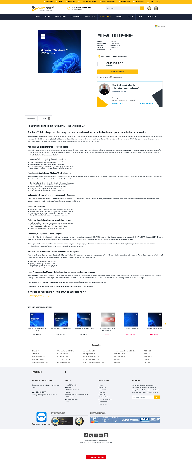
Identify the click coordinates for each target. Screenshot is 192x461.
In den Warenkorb (117, 71)
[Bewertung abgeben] (129, 38)
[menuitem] (124, 2)
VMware (147, 362)
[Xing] (91, 435)
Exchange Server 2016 (89, 354)
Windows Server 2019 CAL (65, 351)
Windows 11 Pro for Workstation (60, 328)
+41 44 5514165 (39, 392)
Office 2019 (35, 354)
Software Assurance (72, 390)
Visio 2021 (147, 351)
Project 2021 (117, 359)
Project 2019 (117, 362)
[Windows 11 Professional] (154, 320)
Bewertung (45, 118)
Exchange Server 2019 (89, 351)
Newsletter (103, 390)
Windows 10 (148, 359)
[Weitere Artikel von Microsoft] (160, 26)
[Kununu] (101, 435)
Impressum (103, 404)
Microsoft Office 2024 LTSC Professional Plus (108, 329)
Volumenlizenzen (105, 397)
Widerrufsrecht (71, 397)
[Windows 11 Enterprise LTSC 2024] (84, 320)
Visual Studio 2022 (119, 354)
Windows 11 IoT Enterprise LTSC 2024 (37, 329)
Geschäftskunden (71, 385)
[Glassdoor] (96, 435)
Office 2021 (35, 351)
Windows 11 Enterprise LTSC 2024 (84, 328)
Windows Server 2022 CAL (40, 362)
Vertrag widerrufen (97, 457)
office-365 (103, 387)
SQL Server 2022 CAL (63, 359)
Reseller (68, 387)
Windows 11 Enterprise (131, 328)
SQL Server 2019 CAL (63, 362)
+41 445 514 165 (118, 103)
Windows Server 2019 (38, 359)
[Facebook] (86, 435)
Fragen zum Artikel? (36, 295)
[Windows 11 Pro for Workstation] (61, 320)
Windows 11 (148, 356)
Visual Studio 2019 (119, 356)
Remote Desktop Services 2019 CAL (125, 351)
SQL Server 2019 (62, 356)
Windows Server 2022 (38, 356)
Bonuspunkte (117, 77)
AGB (67, 401)
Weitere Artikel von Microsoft (39, 297)
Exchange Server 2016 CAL (90, 359)
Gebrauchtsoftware (106, 399)
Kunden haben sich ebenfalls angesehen (39, 307)
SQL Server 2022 (62, 354)
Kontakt (68, 392)
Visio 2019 (147, 354)
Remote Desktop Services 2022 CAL (93, 362)
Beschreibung (31, 118)
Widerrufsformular (72, 399)
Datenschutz (103, 401)
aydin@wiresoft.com (146, 103)
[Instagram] (106, 435)
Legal (101, 385)
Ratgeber (102, 392)
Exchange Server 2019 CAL (90, 356)
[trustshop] (79, 421)
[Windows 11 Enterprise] (131, 320)
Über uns (102, 394)
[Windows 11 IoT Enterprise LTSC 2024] (37, 320)
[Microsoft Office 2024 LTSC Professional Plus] (108, 320)
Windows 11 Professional (154, 328)
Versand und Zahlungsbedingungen (77, 394)
